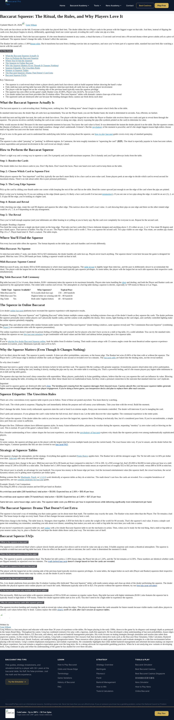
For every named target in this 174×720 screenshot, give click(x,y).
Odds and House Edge (68, 669)
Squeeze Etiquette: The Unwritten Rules (22, 68)
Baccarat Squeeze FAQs (15, 75)
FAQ (59, 687)
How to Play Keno (143, 687)
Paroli (33, 477)
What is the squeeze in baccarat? (14, 542)
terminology (107, 194)
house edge (35, 43)
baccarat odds (110, 358)
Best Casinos (145, 5)
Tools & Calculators (104, 691)
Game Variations (65, 678)
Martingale (25, 477)
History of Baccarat (66, 682)
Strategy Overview (104, 665)
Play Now (162, 713)
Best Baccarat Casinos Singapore (150, 673)
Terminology (63, 673)
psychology (97, 127)
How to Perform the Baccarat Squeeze (21, 58)
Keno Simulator (141, 682)
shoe (124, 282)
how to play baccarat (104, 134)
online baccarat (16, 311)
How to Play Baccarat (67, 665)
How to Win (101, 687)
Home (62, 5)
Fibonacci (100, 673)
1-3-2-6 (43, 477)
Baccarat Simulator (143, 665)
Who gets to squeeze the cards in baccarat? (18, 566)
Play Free (161, 5)
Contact (129, 5)
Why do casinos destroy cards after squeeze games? (22, 602)
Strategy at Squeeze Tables (16, 70)
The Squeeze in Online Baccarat (19, 63)
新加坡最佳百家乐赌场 (144, 678)
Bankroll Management (106, 682)
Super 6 (6, 327)
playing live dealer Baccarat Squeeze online (26, 341)
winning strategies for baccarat (30, 479)
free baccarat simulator (33, 334)
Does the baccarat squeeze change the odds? (19, 554)
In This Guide (6, 51)
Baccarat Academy (78, 5)
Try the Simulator (15, 682)
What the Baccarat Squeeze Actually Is (22, 56)
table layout (89, 267)
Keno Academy (112, 5)
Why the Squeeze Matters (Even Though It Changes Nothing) (32, 65)
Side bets (13, 458)
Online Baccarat (142, 691)
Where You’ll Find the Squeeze (18, 60)
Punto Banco (82, 456)
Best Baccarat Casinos (145, 669)
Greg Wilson (31, 25)
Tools (96, 5)
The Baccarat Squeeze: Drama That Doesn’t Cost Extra (29, 73)
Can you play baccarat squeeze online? (16, 578)
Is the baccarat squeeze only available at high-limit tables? (24, 590)
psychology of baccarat (90, 432)
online (47, 528)
